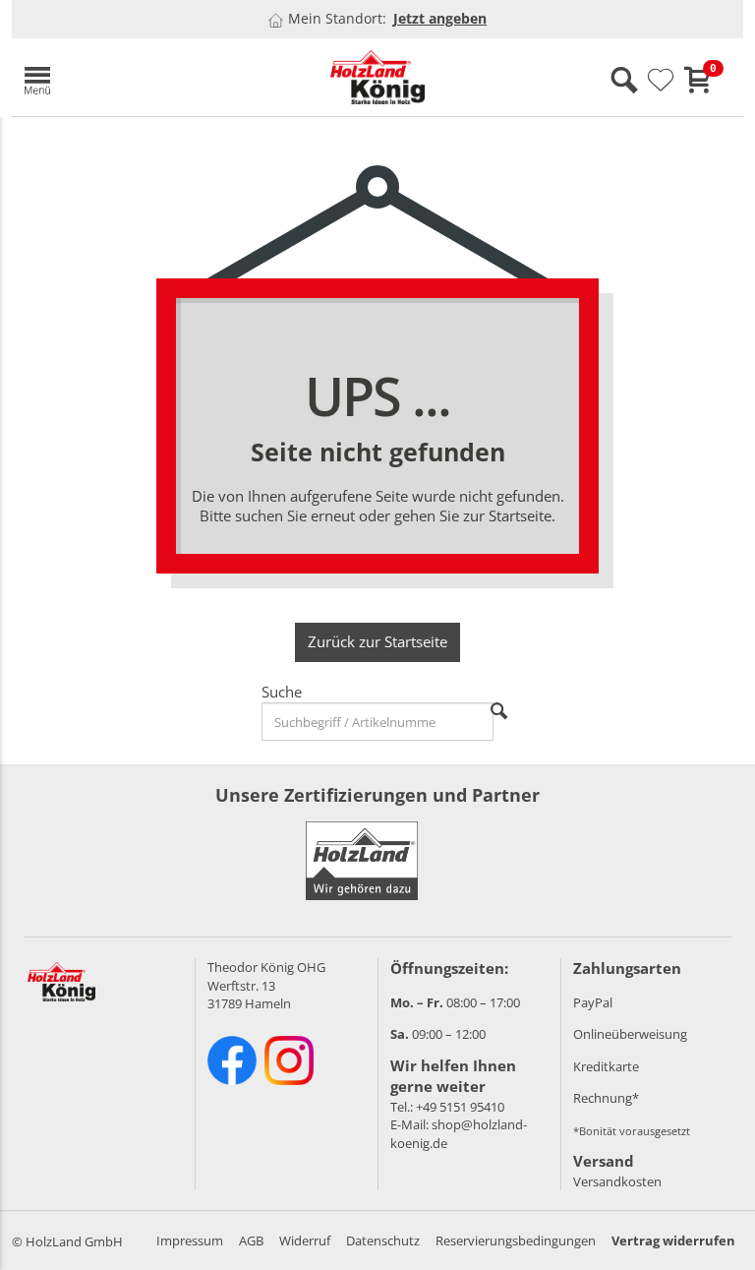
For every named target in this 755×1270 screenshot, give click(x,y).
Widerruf (304, 1240)
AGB (251, 1240)
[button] (130, 77)
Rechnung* (606, 1098)
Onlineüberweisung (630, 1034)
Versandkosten (617, 1181)
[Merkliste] (660, 80)
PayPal (592, 1002)
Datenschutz (383, 1240)
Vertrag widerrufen (673, 1240)
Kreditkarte (606, 1066)
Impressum (189, 1240)
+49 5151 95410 (460, 1107)
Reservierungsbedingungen (516, 1240)
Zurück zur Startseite (377, 641)
